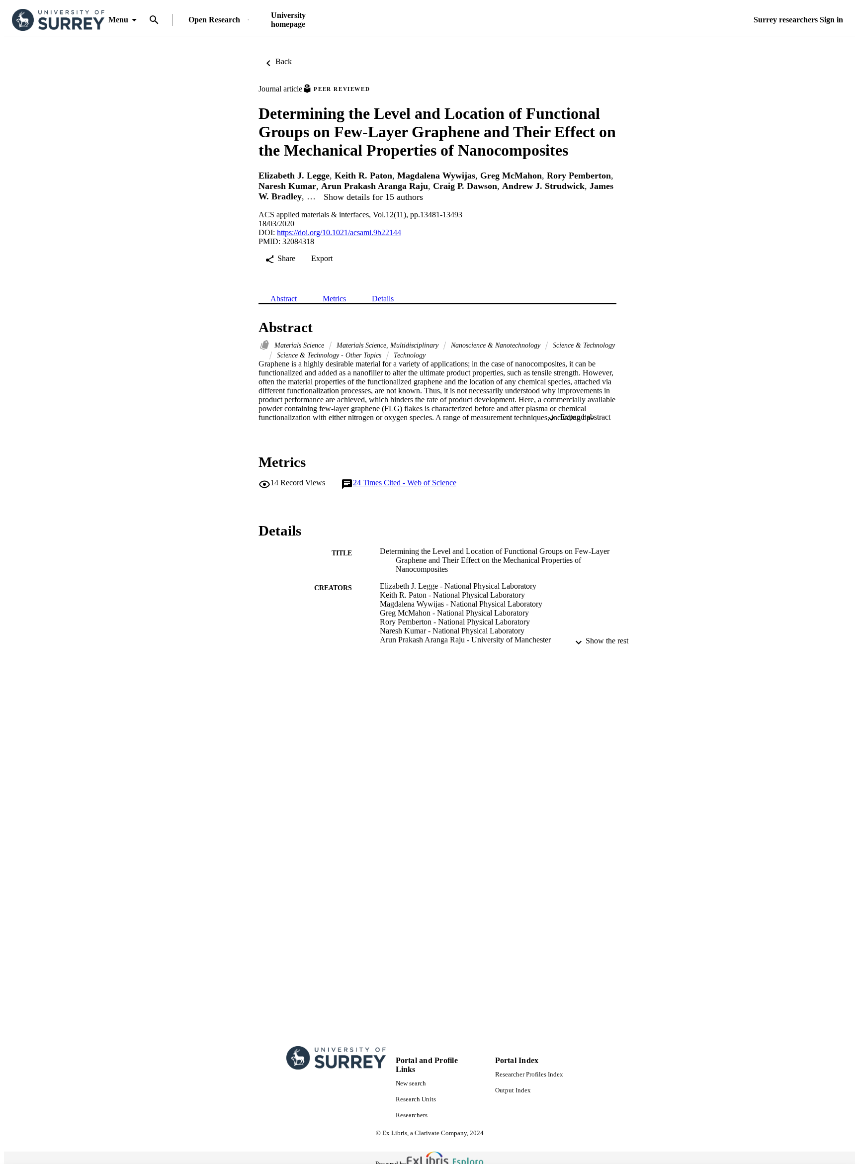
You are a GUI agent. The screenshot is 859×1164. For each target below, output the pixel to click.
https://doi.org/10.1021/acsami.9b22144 (339, 232)
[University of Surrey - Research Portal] (58, 20)
